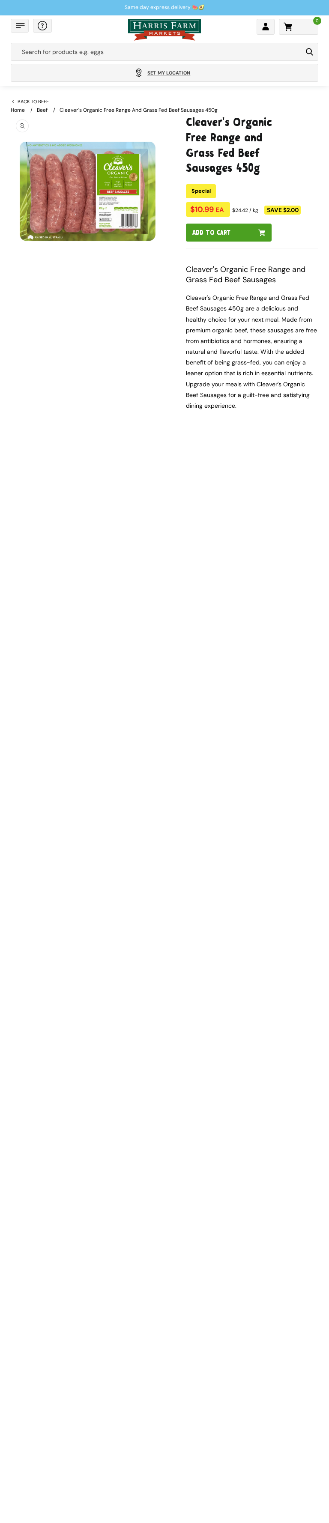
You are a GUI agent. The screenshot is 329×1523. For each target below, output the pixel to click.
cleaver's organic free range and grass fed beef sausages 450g (139, 110)
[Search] (309, 52)
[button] (20, 26)
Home (18, 110)
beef (42, 110)
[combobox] (157, 52)
